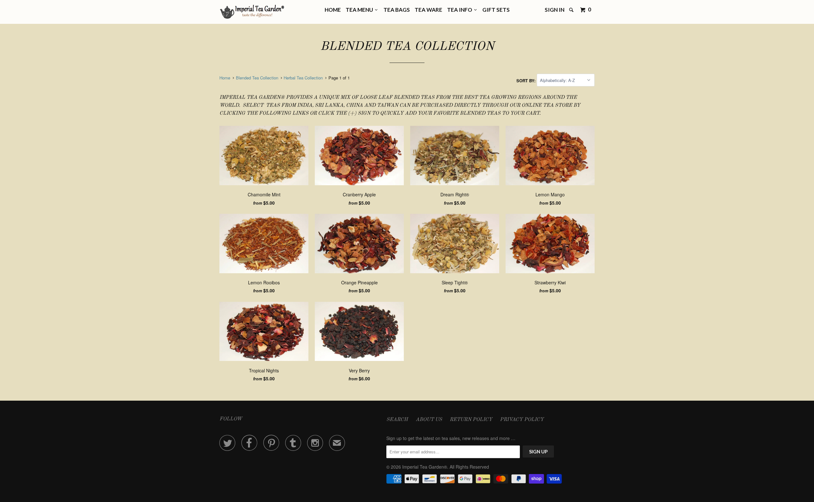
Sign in (554, 9)
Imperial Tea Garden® (424, 467)
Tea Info (460, 9)
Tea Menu (360, 9)
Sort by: (526, 80)
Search (397, 419)
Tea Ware (428, 9)
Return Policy (471, 419)
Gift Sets (496, 9)
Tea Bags (396, 9)
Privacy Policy (522, 419)
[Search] (572, 10)
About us (429, 419)
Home (333, 9)
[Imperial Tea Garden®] (252, 12)
